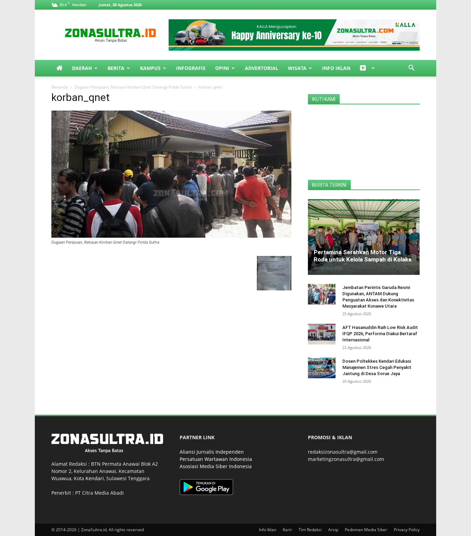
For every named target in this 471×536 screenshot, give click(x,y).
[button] (411, 68)
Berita (116, 68)
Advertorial (261, 68)
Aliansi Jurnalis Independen (212, 452)
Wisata (297, 68)
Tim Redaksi (310, 530)
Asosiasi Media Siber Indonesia (216, 466)
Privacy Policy (407, 530)
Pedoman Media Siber (366, 530)
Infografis (191, 68)
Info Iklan (336, 68)
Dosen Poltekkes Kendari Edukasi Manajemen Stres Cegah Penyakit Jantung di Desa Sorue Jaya (376, 367)
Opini (222, 68)
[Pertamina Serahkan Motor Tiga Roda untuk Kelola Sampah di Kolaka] (364, 237)
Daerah (82, 68)
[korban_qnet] (171, 236)
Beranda (59, 87)
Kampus (150, 68)
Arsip (333, 530)
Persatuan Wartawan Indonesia (216, 459)
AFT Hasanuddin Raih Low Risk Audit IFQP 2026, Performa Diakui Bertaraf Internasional (380, 333)
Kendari (95, 478)
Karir (287, 530)
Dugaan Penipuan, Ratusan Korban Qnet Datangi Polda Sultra (133, 87)
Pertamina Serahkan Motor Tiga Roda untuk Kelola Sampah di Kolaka (362, 256)
